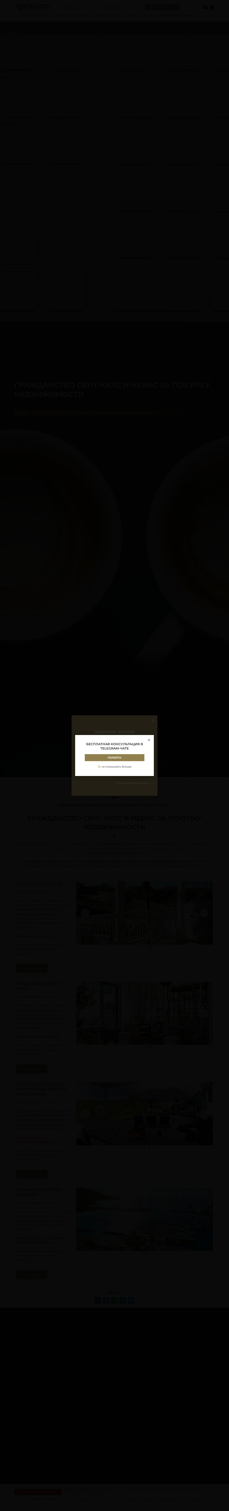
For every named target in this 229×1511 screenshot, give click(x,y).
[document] (114, 755)
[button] (149, 740)
